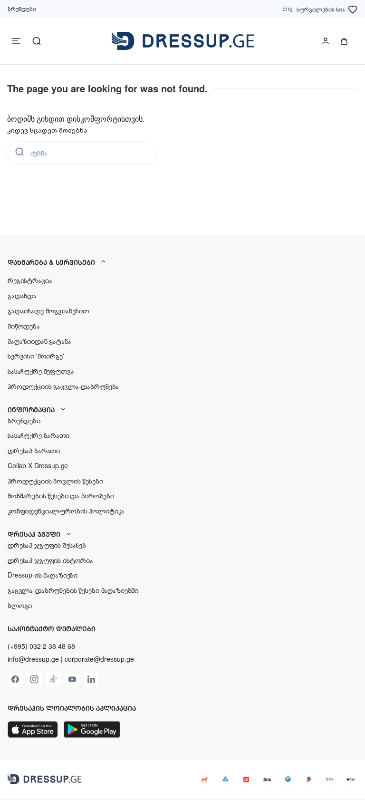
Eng (287, 8)
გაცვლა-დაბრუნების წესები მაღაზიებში (73, 590)
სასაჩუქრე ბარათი (38, 435)
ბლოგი (20, 605)
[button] (182, 262)
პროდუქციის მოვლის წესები (55, 480)
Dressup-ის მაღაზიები (42, 574)
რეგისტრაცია (30, 280)
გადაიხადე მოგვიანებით (48, 310)
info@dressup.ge (33, 659)
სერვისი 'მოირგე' (36, 355)
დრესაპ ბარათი (34, 450)
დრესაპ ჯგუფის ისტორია (50, 560)
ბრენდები (22, 8)
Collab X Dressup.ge (38, 465)
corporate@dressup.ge (99, 659)
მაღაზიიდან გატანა (39, 341)
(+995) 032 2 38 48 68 (41, 646)
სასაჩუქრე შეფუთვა (41, 371)
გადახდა (22, 295)
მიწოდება (24, 325)
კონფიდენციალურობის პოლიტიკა (66, 510)
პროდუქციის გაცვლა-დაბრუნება (63, 386)
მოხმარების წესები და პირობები (61, 495)
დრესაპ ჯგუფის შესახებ (47, 544)
